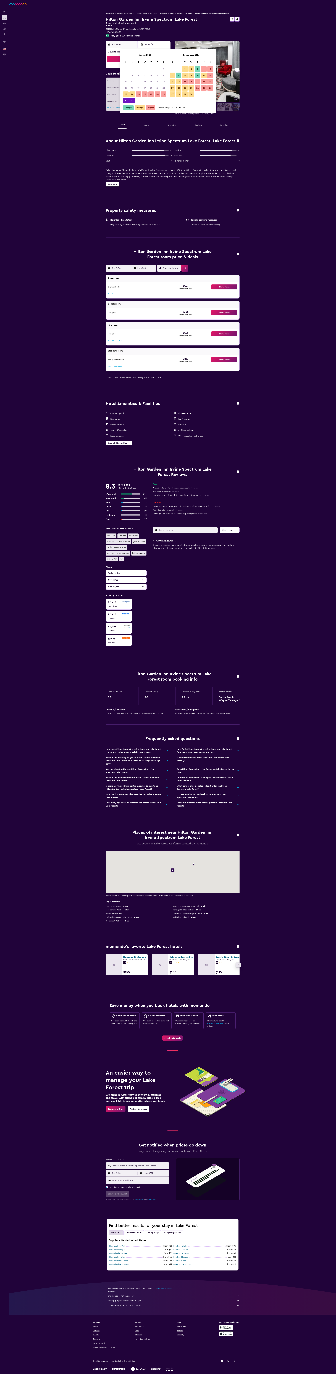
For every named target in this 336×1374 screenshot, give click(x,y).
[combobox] (140, 1166)
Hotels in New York (117, 1246)
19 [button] (145, 88)
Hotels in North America (125, 13)
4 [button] (138, 75)
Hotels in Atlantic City (182, 1264)
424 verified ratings (131, 36)
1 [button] (163, 69)
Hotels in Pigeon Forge (118, 1264)
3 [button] (132, 75)
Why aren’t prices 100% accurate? (124, 1305)
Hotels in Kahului (180, 1246)
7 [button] (157, 75)
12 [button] (145, 82)
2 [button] (126, 75)
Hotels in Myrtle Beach (118, 1261)
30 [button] (126, 100)
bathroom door (138, 553)
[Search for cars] (4, 23)
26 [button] (145, 94)
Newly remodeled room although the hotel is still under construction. (186, 506)
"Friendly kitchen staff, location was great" (175, 488)
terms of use (139, 1199)
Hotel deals (110, 13)
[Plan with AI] (4, 34)
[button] (4, 4)
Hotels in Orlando (180, 1250)
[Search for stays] (4, 17)
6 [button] (151, 75)
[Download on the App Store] (226, 1333)
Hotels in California (167, 13)
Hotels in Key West (117, 1257)
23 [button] (126, 94)
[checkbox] (119, 604)
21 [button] (157, 88)
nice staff (122, 536)
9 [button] (126, 82)
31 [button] (132, 100)
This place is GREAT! (166, 492)
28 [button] (157, 94)
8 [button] (163, 75)
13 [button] (151, 82)
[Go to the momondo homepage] (18, 4)
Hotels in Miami (179, 1261)
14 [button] (157, 82)
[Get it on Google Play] (226, 1327)
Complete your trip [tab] (172, 1233)
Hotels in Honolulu (181, 1253)
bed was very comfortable (118, 553)
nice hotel (133, 536)
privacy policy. (152, 1199)
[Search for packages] (4, 28)
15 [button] (164, 82)
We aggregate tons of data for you (124, 1301)
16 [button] (126, 88)
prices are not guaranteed (162, 1288)
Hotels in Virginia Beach (119, 1253)
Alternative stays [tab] (134, 1233)
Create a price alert (215, 1023)
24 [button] (132, 94)
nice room (111, 536)
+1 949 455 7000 (113, 32)
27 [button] (151, 94)
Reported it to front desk (168, 510)
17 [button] (132, 88)
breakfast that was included (118, 542)
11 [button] (138, 82)
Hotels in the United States (147, 13)
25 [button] (138, 94)
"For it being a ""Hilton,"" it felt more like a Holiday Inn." (181, 495)
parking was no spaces (116, 547)
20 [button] (151, 88)
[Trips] (4, 41)
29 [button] (163, 94)
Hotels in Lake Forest (184, 13)
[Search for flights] (4, 12)
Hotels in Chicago (180, 1257)
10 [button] (132, 82)
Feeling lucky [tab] (153, 1233)
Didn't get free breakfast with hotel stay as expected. (180, 514)
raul (121, 559)
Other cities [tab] (116, 1233)
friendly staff (112, 559)
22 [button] (163, 88)
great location (139, 542)
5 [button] (144, 75)
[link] (172, 1038)
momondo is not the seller (120, 1296)
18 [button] (139, 88)
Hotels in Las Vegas (117, 1250)
